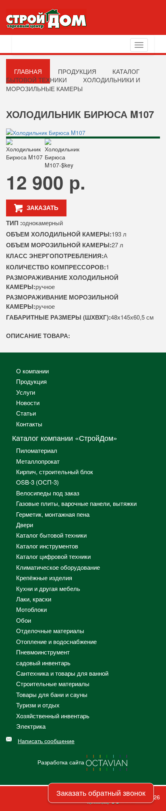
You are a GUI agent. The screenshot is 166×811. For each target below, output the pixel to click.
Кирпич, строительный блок (54, 471)
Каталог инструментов (47, 546)
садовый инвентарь (43, 662)
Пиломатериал (36, 450)
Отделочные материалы (50, 630)
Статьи (26, 413)
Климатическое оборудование (58, 567)
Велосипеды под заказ (47, 493)
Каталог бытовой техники (72, 75)
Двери (24, 524)
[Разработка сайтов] (107, 762)
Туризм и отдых (38, 705)
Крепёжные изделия (44, 577)
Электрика (31, 726)
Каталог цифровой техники (53, 556)
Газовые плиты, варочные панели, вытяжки (76, 503)
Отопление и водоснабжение (56, 641)
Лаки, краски (33, 599)
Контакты (29, 424)
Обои (23, 620)
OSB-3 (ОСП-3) (37, 482)
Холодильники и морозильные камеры (73, 83)
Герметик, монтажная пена (52, 514)
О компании (32, 371)
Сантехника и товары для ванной (62, 673)
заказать (42, 207)
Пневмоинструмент (43, 652)
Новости (27, 402)
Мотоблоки (31, 609)
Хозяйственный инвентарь (52, 715)
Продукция (31, 381)
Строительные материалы (52, 683)
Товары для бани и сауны (51, 694)
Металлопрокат (38, 461)
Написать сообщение (46, 741)
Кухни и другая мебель (48, 588)
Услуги (25, 392)
